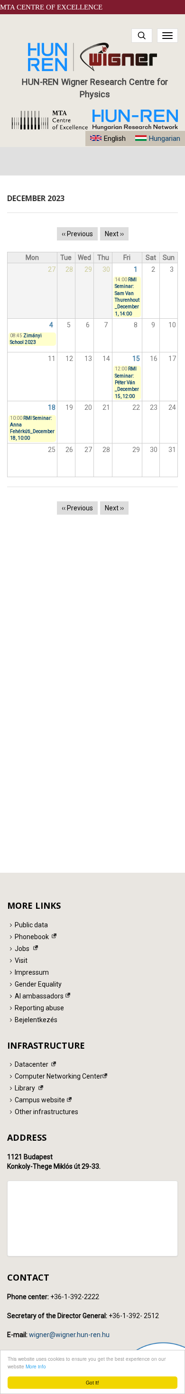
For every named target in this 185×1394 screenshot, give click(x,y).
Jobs (22, 948)
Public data (31, 925)
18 (52, 407)
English (114, 138)
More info (36, 1366)
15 (136, 358)
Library (25, 1088)
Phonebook (32, 937)
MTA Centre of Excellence (51, 7)
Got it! (92, 1382)
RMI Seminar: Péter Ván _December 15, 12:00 (127, 382)
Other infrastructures (46, 1112)
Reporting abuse (39, 1008)
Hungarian (164, 138)
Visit (21, 960)
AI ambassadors (39, 996)
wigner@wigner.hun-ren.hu (69, 1335)
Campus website (40, 1100)
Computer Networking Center (58, 1076)
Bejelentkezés (36, 1020)
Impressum (32, 972)
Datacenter (31, 1064)
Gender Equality (38, 984)
